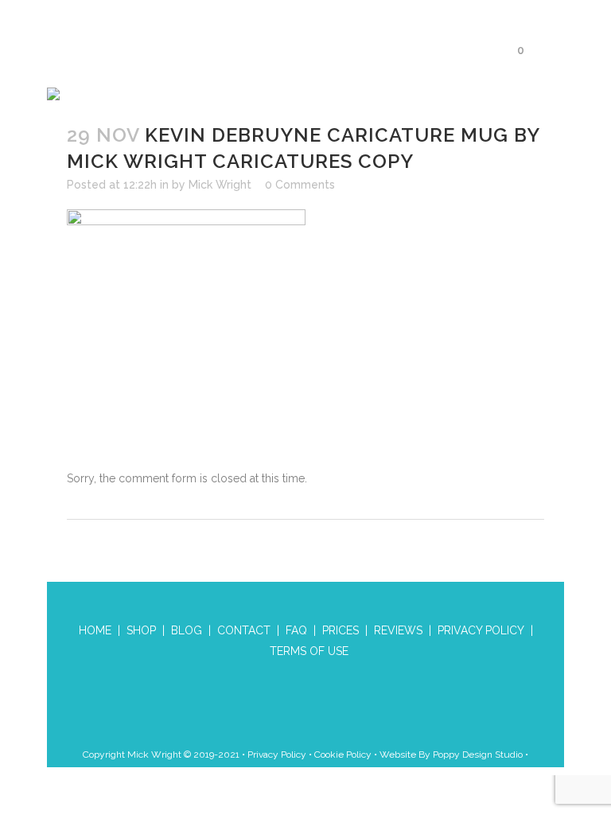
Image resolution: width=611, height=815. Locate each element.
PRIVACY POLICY (481, 630)
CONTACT (243, 630)
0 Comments (300, 184)
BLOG (186, 630)
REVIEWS (398, 630)
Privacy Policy (276, 754)
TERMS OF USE (309, 651)
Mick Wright (220, 184)
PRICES (340, 630)
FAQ (296, 630)
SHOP (141, 630)
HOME (95, 630)
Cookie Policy (343, 754)
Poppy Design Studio (479, 754)
